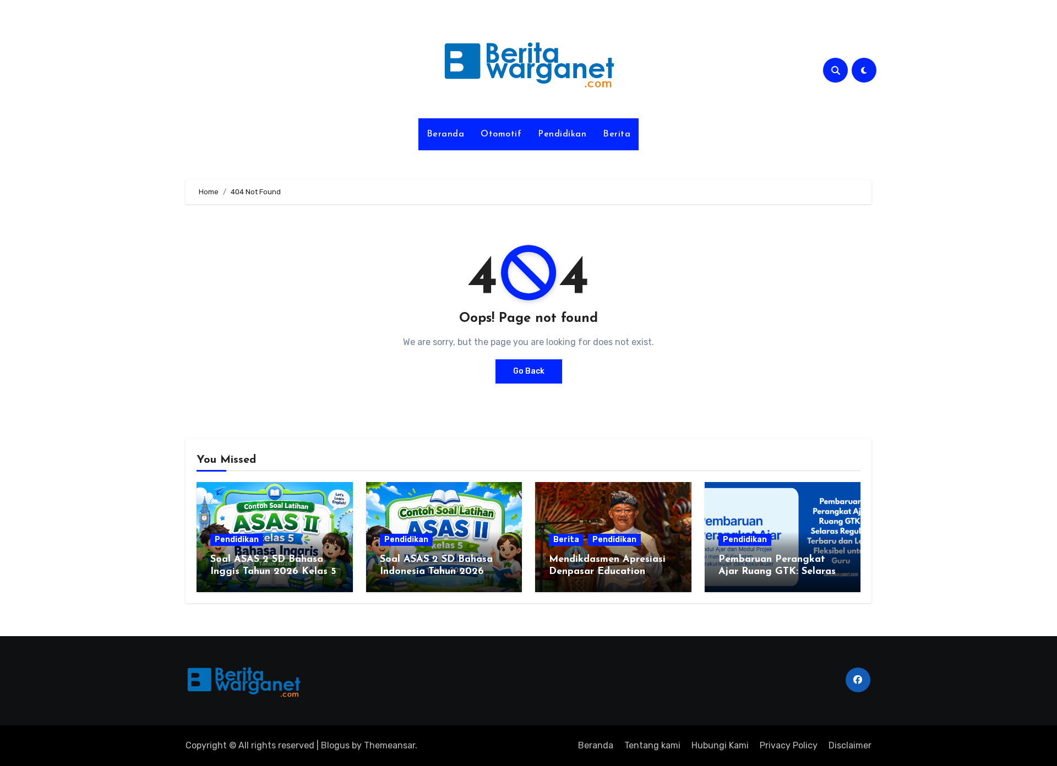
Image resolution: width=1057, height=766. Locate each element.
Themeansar (389, 745)
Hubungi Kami (720, 745)
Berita (616, 134)
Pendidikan (562, 134)
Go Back (528, 371)
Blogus (335, 745)
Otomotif (501, 134)
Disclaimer (850, 745)
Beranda (446, 134)
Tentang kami (652, 745)
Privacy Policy (789, 745)
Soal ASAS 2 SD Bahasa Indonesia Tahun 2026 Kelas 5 (436, 571)
